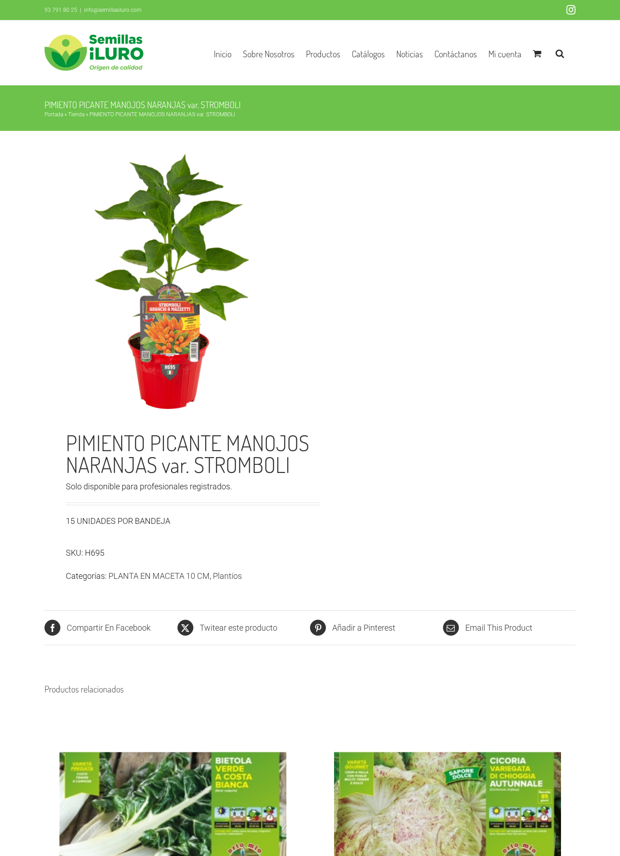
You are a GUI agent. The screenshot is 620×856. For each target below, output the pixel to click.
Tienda (76, 114)
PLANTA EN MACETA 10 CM (159, 576)
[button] (560, 52)
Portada (53, 114)
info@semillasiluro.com (113, 10)
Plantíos (227, 576)
